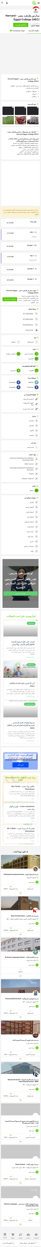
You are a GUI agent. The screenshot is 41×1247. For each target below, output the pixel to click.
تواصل (5, 1237)
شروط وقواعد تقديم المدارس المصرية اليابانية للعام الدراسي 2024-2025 (21, 725)
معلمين (20, 1238)
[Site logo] (34, 3)
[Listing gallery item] (33, 111)
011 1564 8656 (28, 313)
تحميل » (32, 798)
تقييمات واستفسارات (18, 30)
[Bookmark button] (20, 893)
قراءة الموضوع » (30, 657)
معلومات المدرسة (34, 30)
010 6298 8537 (28, 324)
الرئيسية (36, 1238)
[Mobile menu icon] (38, 3)
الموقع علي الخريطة (10, 299)
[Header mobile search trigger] (2, 3)
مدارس (28, 1238)
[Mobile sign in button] (7, 3)
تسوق (12, 1238)
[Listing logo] (36, 9)
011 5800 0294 (28, 319)
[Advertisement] (20, 53)
